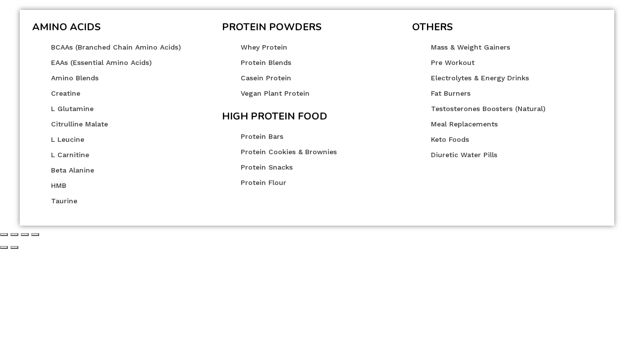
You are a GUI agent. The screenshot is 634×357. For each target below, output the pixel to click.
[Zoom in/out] (35, 234)
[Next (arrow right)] (14, 247)
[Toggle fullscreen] (25, 234)
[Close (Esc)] (4, 234)
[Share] (14, 234)
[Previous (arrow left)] (4, 247)
